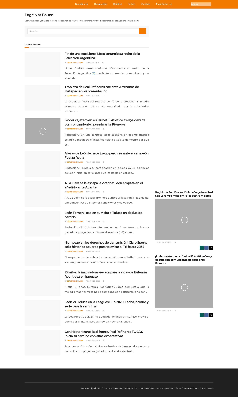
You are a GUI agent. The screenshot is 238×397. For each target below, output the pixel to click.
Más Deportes (164, 4)
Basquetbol (100, 4)
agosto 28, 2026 (93, 192)
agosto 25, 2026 (163, 243)
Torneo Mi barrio (191, 388)
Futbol (131, 4)
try (203, 388)
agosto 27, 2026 (93, 311)
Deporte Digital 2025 (91, 388)
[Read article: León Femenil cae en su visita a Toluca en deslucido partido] (42, 223)
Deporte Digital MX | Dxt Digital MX (120, 388)
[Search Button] (142, 31)
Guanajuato (81, 4)
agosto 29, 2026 (93, 96)
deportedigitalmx (75, 62)
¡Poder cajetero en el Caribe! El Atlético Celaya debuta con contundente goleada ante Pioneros (184, 260)
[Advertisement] (184, 54)
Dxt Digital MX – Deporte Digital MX (156, 388)
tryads (210, 388)
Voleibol (145, 4)
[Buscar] (213, 4)
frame (178, 388)
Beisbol (117, 4)
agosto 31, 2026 (92, 62)
